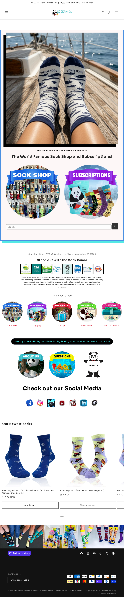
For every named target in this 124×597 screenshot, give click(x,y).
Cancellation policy (108, 590)
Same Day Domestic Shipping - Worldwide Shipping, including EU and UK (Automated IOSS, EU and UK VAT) (62, 341)
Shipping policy (91, 590)
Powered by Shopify (31, 590)
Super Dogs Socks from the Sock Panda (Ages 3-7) (82, 490)
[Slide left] (55, 516)
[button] (6, 12)
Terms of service (76, 590)
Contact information (108, 593)
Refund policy (47, 590)
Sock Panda (18, 590)
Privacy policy (61, 590)
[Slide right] (68, 516)
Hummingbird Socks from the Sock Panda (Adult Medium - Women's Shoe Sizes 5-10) (28, 491)
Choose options (88, 505)
